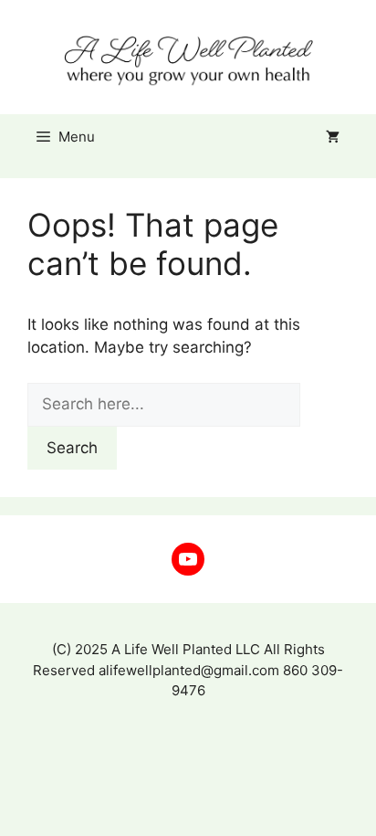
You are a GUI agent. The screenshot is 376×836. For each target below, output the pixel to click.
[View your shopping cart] (332, 137)
